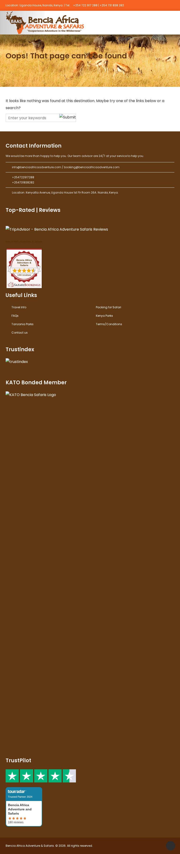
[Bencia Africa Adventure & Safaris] (46, 22)
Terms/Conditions (109, 324)
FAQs (15, 316)
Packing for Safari (108, 307)
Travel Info (18, 307)
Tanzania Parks (22, 324)
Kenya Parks (104, 316)
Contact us (19, 333)
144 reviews (24, 275)
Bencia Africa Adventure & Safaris (24, 241)
